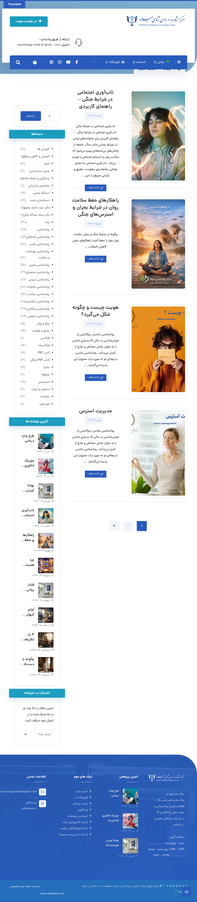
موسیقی (44, 404)
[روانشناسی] (155, 20)
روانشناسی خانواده (38, 287)
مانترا (47, 367)
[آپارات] (51, 62)
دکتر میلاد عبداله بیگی (36, 215)
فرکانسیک (44, 345)
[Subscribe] (26, 734)
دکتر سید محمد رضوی (36, 207)
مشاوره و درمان (41, 389)
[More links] (95, 62)
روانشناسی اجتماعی (38, 237)
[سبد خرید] (34, 62)
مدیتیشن (44, 382)
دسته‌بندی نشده (40, 200)
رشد (47, 222)
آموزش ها (44, 149)
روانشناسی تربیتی (39, 279)
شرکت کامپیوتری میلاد (75, 822)
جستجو (31, 116)
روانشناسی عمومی (39, 316)
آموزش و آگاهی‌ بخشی (36, 156)
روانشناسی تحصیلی (38, 272)
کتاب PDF (44, 353)
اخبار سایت (81, 791)
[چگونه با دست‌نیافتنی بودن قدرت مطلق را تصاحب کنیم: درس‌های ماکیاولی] (45, 664)
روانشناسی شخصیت (37, 301)
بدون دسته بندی (39, 171)
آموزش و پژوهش (78, 816)
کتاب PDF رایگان (40, 360)
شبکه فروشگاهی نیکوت (74, 828)
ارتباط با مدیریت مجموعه (73, 835)
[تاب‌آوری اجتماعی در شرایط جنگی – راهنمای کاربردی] (45, 516)
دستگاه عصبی (41, 193)
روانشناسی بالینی (39, 244)
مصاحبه (45, 396)
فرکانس (45, 338)
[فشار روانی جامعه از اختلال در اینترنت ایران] (45, 590)
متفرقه (46, 374)
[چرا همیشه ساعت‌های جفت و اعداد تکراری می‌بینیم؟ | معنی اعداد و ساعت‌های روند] (45, 565)
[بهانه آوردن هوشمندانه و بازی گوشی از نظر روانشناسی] (45, 491)
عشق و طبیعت (41, 331)
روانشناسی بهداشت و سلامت (38, 254)
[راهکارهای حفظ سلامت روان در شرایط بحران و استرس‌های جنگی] (45, 540)
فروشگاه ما (81, 798)
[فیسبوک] (77, 62)
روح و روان (43, 323)
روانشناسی (43, 229)
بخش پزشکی (80, 804)
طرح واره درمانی (28, 438)
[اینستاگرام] (60, 62)
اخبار (47, 164)
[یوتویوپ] (68, 62)
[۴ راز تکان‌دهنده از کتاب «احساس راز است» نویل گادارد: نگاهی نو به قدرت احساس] (45, 640)
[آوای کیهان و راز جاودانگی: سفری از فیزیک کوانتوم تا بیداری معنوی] (45, 615)
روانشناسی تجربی (39, 265)
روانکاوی (83, 810)
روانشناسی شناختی (38, 309)
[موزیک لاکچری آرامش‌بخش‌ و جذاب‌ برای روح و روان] (45, 466)
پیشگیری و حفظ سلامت (35, 178)
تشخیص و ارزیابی (39, 186)
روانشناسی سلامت (38, 294)
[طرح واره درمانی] (45, 441)
